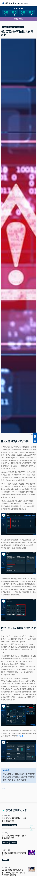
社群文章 (5, 860)
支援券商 (5, 825)
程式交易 (20, 27)
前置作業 (13, 825)
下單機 (5, 27)
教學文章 (20, 736)
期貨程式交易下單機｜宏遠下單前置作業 (19, 774)
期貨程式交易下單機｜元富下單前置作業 (19, 777)
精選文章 (12, 27)
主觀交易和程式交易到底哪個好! (15, 780)
